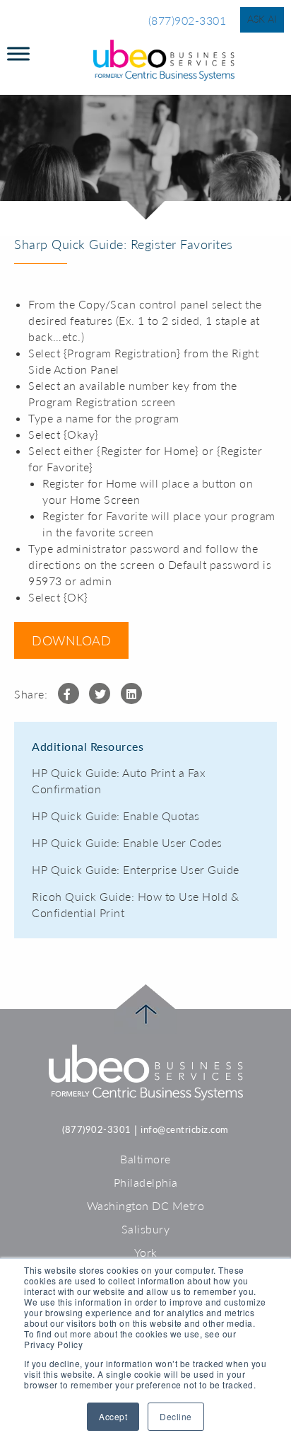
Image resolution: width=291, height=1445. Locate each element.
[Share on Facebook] (68, 693)
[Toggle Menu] (18, 53)
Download (71, 640)
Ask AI (262, 19)
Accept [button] (113, 1416)
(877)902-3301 (187, 20)
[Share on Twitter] (99, 693)
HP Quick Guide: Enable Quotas (116, 815)
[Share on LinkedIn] (131, 693)
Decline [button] (176, 1416)
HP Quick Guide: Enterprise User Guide (135, 869)
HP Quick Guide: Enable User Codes (127, 842)
